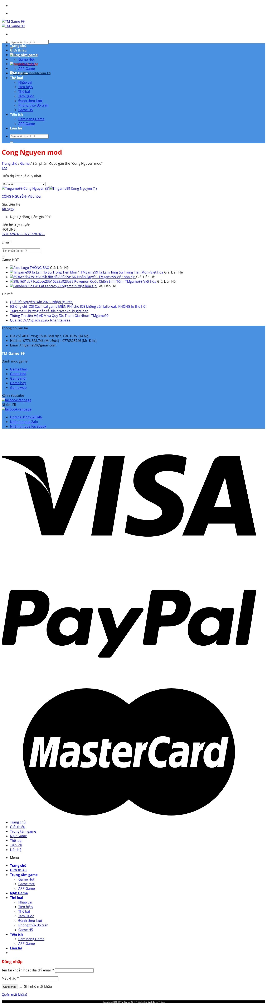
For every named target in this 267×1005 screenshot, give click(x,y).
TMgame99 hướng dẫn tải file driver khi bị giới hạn (49, 311)
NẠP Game (19, 73)
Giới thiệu (18, 50)
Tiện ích (16, 114)
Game (25, 163)
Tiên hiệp (25, 87)
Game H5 (25, 110)
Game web (18, 387)
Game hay (18, 383)
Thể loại (16, 77)
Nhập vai (25, 82)
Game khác (19, 369)
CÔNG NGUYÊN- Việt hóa (21, 196)
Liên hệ (16, 128)
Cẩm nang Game (31, 119)
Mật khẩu (10, 978)
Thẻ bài (24, 91)
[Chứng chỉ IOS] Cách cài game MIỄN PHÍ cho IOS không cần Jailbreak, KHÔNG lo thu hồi (78, 306)
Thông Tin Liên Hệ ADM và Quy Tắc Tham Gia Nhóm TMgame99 (59, 315)
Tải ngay (8, 209)
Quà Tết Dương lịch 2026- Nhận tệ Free (40, 320)
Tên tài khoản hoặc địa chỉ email (28, 970)
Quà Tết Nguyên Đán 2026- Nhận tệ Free (41, 302)
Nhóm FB (43, 73)
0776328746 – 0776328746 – (23, 234)
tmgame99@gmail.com (31, 242)
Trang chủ (18, 45)
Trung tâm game (24, 55)
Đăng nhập (9, 986)
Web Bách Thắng (156, 1001)
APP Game (26, 68)
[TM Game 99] (13, 23)
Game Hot (26, 59)
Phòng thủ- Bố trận (33, 105)
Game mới (26, 64)
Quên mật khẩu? (14, 994)
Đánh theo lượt (30, 100)
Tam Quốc (26, 96)
